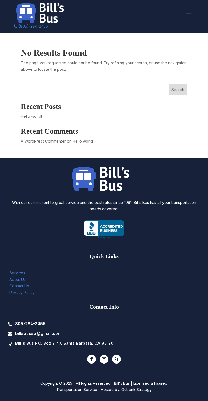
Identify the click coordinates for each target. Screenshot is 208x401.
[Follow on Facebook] (91, 359)
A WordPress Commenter (43, 141)
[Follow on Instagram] (104, 359)
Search (177, 89)
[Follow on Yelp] (116, 359)
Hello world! (31, 116)
